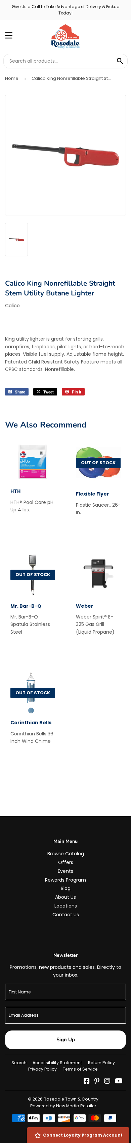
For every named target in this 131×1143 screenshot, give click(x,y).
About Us (65, 897)
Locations (65, 905)
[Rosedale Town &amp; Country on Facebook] (87, 1081)
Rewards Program (65, 880)
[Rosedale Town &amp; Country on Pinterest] (96, 1081)
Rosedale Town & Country (71, 1099)
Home (11, 78)
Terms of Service (80, 1069)
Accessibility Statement (57, 1063)
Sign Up (65, 1039)
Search (19, 1063)
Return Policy (101, 1063)
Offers (65, 862)
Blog (66, 888)
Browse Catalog (65, 853)
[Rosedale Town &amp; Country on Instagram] (107, 1081)
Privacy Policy (42, 1069)
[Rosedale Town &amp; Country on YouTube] (119, 1081)
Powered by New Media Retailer (63, 1106)
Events (65, 871)
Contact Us (65, 914)
